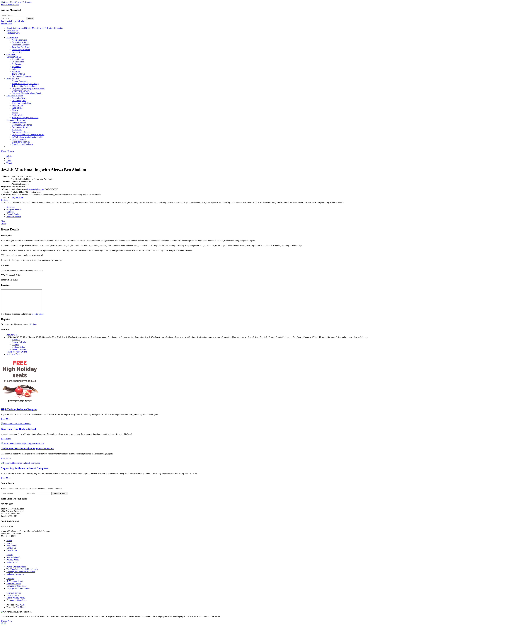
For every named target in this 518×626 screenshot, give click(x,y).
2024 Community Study (22, 103)
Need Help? (17, 130)
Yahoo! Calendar (13, 216)
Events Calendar (19, 122)
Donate (9, 555)
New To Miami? (19, 139)
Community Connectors (22, 76)
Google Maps (37, 314)
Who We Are (12, 37)
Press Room (11, 550)
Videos (15, 113)
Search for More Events (16, 352)
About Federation (19, 40)
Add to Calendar (337, 202)
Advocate (16, 71)
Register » (5, 200)
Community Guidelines (16, 586)
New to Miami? (13, 557)
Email (8, 156)
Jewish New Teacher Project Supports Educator (27, 448)
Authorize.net (12, 562)
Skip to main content (10, 5)
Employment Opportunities (18, 588)
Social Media (17, 115)
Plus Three (20, 607)
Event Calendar (17, 21)
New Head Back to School (18, 428)
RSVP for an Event (14, 581)
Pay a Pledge (12, 30)
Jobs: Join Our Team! (21, 47)
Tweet (9, 163)
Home (3, 151)
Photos (15, 110)
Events (11, 151)
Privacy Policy (12, 560)
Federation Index (13, 583)
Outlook (9, 212)
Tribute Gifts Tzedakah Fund (24, 86)
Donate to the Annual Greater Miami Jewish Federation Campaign (34, 28)
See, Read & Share (14, 96)
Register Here (17, 197)
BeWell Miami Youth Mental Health (27, 137)
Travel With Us (18, 74)
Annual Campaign (20, 81)
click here (33, 324)
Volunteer (16, 69)
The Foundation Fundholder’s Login (22, 569)
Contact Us (16, 52)
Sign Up (30, 18)
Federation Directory (21, 45)
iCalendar (10, 207)
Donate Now (6, 23)
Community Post (19, 100)
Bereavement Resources (22, 132)
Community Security (21, 127)
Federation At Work (20, 42)
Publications (17, 108)
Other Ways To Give (21, 91)
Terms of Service (13, 593)
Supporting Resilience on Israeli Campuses (24, 468)
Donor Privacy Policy (15, 598)
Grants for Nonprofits (21, 142)
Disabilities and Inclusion (22, 144)
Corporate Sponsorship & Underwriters (28, 88)
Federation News (19, 98)
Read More (6, 419)
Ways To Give (12, 79)
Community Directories (22, 125)
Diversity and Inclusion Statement (20, 571)
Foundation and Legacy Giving (25, 83)
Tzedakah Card (13, 33)
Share (8, 161)
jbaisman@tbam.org (35, 189)
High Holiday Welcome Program (19, 409)
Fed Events (6, 21)
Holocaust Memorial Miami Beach (26, 93)
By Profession (18, 62)
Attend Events (18, 59)
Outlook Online (13, 214)
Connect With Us (13, 57)
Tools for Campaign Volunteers (25, 117)
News (8, 543)
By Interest (16, 66)
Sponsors (10, 578)
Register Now (12, 335)
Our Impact (11, 54)
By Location (17, 64)
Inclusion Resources (15, 574)
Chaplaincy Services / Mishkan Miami (28, 134)
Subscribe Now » (59, 493)
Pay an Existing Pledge (16, 567)
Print (8, 158)
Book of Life (17, 105)
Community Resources (16, 120)
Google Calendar (13, 209)
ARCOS (21, 605)
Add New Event (13, 354)
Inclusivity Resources (21, 49)
